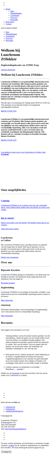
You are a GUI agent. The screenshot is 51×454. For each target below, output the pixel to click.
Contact (9, 24)
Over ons (13, 18)
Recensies (14, 20)
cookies (11, 445)
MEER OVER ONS (8, 140)
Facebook (15, 373)
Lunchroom (14, 15)
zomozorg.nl (10, 407)
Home (8, 9)
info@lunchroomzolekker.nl (15, 429)
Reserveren (10, 22)
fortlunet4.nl (10, 409)
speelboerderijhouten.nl (14, 411)
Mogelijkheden (16, 13)
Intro (12, 11)
